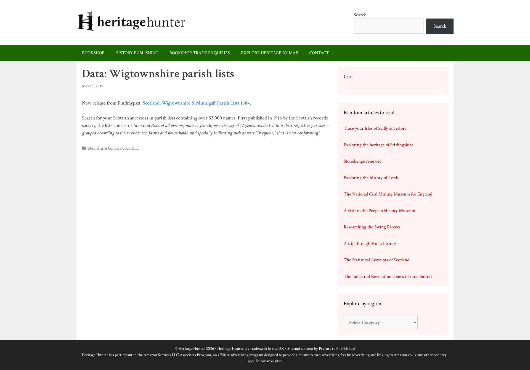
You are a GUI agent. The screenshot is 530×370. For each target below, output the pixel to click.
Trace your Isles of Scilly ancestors (375, 128)
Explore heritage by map (269, 53)
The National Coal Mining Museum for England (388, 194)
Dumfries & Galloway (105, 148)
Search (360, 15)
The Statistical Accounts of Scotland (376, 260)
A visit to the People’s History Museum (379, 211)
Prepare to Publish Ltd (337, 348)
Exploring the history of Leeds (371, 178)
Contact (319, 53)
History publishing (136, 53)
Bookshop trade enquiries (199, 53)
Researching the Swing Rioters (372, 227)
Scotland (132, 148)
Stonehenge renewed (362, 161)
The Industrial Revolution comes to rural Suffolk (388, 276)
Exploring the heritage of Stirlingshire (378, 145)
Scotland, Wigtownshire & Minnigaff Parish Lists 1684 (196, 103)
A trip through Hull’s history (370, 244)
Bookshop (93, 53)
